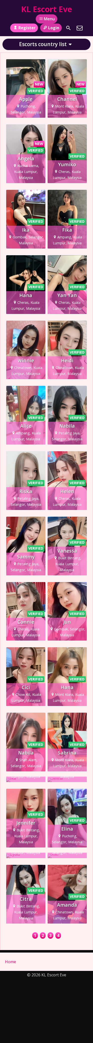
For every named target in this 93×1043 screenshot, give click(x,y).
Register (26, 27)
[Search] (68, 28)
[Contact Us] (79, 28)
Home (10, 961)
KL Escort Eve (46, 9)
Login (53, 27)
